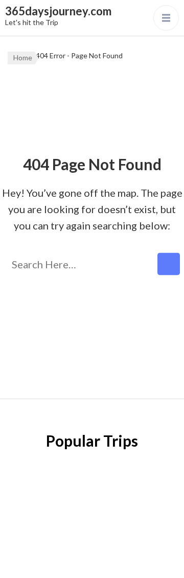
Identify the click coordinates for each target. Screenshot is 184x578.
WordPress (115, 559)
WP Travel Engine (128, 543)
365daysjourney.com (58, 11)
